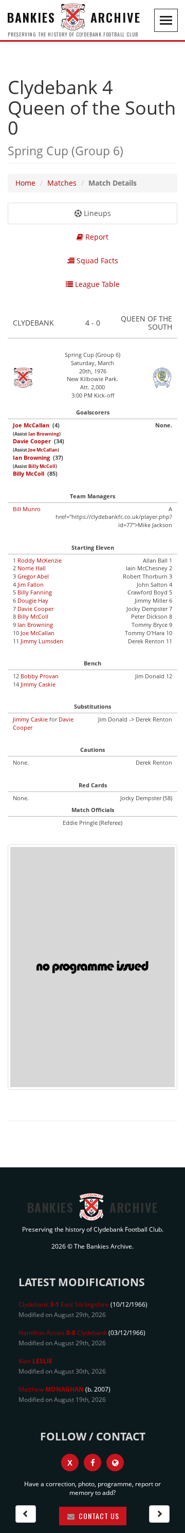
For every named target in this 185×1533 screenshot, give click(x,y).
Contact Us (98, 1515)
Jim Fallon (30, 584)
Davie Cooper (32, 441)
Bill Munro (27, 509)
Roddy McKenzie (39, 560)
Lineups (96, 213)
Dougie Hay (32, 600)
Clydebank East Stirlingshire (63, 1304)
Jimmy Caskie (38, 684)
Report (95, 237)
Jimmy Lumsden (42, 641)
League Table (96, 284)
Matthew (51, 1389)
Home (25, 183)
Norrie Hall (31, 568)
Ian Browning (43, 434)
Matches (62, 183)
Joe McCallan (31, 425)
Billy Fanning (34, 592)
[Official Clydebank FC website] (115, 1462)
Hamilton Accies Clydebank (62, 1332)
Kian (35, 1361)
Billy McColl (41, 466)
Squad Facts (96, 260)
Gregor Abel (33, 576)
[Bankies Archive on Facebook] (92, 1462)
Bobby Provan (40, 676)
